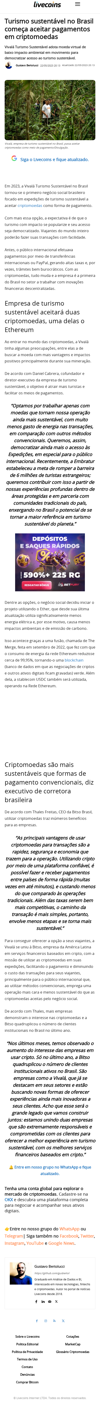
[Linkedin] (43, 1300)
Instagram (14, 1243)
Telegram (14, 1236)
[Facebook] (36, 1300)
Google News (61, 1243)
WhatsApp (70, 1229)
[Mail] (49, 1300)
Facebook (69, 1236)
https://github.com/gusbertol (51, 1273)
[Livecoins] (47, 4)
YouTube (35, 1243)
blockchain (74, 660)
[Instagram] (46, 1321)
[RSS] (54, 1321)
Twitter (87, 1236)
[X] (56, 1300)
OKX (9, 1199)
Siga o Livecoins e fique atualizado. (54, 159)
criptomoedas (30, 205)
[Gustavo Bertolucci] (10, 65)
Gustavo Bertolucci (27, 65)
